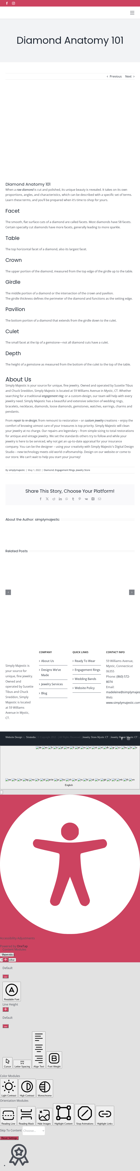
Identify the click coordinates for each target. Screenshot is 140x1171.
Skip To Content (11, 1130)
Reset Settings (9, 1138)
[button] (1, 792)
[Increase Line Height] (6, 1009)
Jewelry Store (83, 470)
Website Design (13, 737)
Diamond (49, 470)
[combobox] (70, 767)
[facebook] (6, 3)
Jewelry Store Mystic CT (95, 737)
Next (128, 76)
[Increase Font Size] (6, 959)
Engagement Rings (65, 470)
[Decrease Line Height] (6, 1026)
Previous (116, 76)
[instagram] (13, 3)
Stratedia (31, 737)
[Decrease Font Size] (6, 976)
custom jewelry (94, 420)
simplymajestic (17, 470)
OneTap (22, 946)
